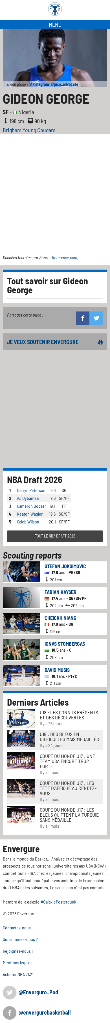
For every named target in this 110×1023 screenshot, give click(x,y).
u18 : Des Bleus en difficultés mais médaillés (69, 736)
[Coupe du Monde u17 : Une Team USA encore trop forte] (21, 760)
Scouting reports (32, 555)
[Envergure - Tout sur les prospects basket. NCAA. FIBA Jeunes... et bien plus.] (55, 9)
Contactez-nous (17, 927)
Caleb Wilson (28, 521)
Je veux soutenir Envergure (42, 341)
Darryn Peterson (31, 490)
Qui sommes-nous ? (20, 939)
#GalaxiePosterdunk (58, 901)
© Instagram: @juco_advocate (53, 84)
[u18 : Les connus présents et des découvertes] (21, 717)
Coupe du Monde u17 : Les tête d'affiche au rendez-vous (68, 788)
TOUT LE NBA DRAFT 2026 (55, 536)
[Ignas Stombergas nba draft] (21, 649)
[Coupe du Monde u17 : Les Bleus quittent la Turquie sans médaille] (21, 813)
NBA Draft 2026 (34, 479)
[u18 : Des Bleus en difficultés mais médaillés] (21, 738)
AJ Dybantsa (28, 498)
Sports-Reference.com (58, 257)
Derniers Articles (38, 702)
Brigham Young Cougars (29, 130)
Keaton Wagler (30, 513)
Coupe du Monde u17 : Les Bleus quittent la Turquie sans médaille (69, 815)
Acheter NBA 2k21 (18, 974)
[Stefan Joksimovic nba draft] (21, 571)
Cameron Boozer (31, 506)
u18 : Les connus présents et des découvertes (69, 715)
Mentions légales (17, 962)
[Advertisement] (55, 192)
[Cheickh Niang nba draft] (21, 623)
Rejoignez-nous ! (18, 951)
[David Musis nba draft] (21, 675)
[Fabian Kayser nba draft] (21, 597)
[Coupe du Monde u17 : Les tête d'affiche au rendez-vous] (21, 787)
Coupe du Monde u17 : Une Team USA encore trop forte (67, 761)
